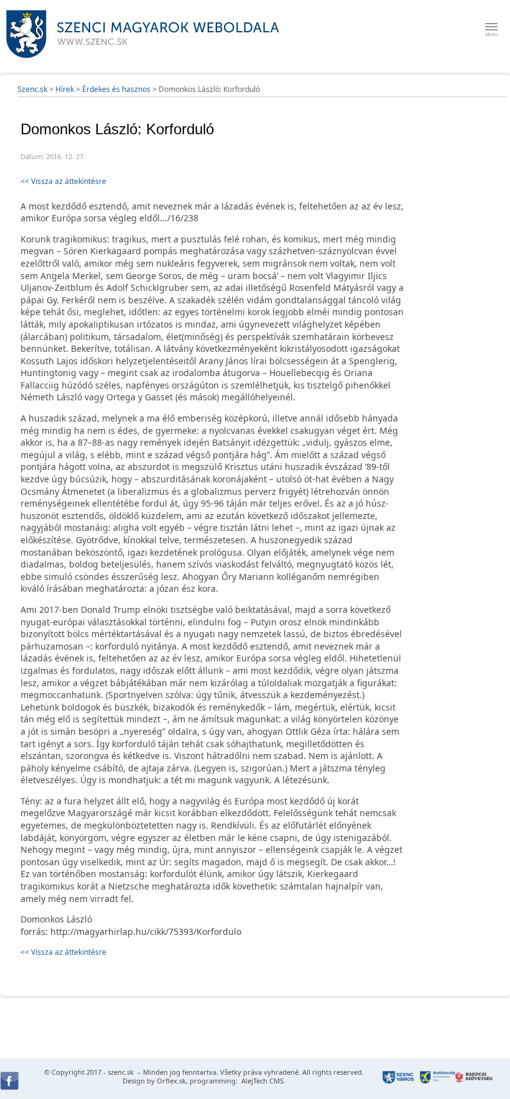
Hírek (64, 89)
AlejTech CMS (261, 1080)
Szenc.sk (32, 89)
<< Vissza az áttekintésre (63, 181)
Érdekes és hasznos (116, 89)
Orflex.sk (171, 1080)
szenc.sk (121, 1072)
